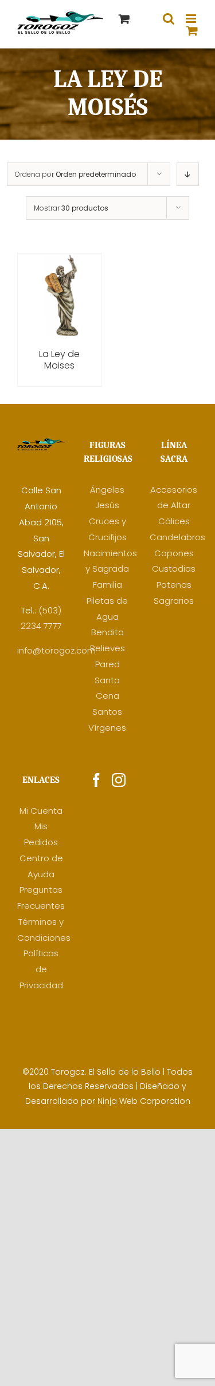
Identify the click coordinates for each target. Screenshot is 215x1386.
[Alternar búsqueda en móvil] (168, 19)
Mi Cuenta (40, 811)
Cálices (174, 521)
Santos (107, 712)
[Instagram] (119, 780)
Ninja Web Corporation (143, 1101)
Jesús (107, 505)
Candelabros (177, 537)
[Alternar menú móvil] (192, 19)
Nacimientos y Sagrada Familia (110, 569)
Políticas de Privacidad (41, 969)
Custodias (174, 569)
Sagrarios (174, 601)
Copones (174, 553)
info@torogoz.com (56, 650)
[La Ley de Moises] (59, 261)
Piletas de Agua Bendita (107, 617)
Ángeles (107, 490)
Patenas (174, 585)
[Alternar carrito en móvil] (192, 31)
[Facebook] (96, 780)
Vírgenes (107, 728)
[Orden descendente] (188, 174)
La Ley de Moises (59, 360)
